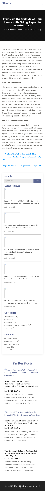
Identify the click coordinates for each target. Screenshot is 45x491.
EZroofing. (22, 486)
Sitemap (22, 488)
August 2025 (8, 350)
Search (37, 181)
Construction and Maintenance (15, 325)
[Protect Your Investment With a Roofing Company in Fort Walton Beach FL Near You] (12, 293)
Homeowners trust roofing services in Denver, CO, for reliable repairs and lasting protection (22, 252)
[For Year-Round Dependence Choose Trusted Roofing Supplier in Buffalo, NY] (12, 269)
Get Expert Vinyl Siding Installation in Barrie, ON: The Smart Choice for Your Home (21, 423)
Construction (9, 322)
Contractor (8, 328)
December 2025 (10, 341)
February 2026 (9, 338)
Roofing (37, 30)
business (7, 320)
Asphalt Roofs (9, 317)
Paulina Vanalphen (14, 30)
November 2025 (10, 344)
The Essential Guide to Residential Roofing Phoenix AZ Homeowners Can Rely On (20, 453)
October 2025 (9, 347)
